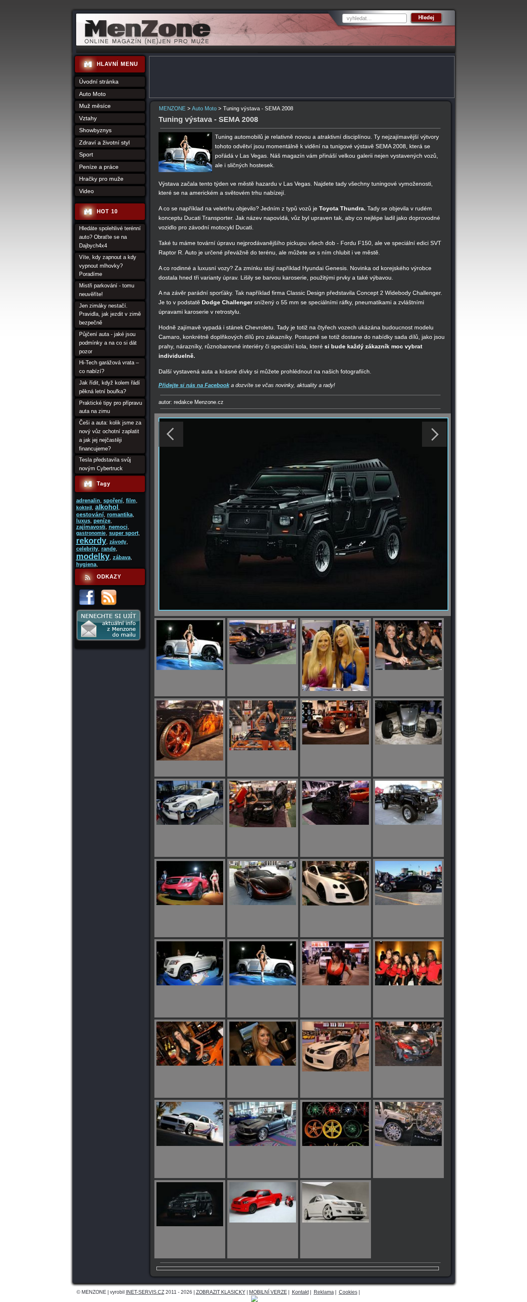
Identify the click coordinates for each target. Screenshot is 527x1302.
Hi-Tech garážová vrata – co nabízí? (109, 366)
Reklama (324, 1292)
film (131, 500)
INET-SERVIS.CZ (145, 1292)
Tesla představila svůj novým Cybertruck (105, 464)
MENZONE (172, 108)
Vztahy (88, 118)
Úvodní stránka (99, 81)
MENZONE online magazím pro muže (144, 43)
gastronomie (91, 533)
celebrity (87, 549)
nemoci (118, 527)
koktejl (84, 508)
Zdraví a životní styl (104, 142)
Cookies (348, 1292)
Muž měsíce (95, 106)
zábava (122, 557)
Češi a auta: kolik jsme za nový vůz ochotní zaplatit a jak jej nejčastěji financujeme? (110, 435)
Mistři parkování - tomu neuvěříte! (106, 289)
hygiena (86, 564)
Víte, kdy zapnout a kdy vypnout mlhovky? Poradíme (107, 266)
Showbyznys (95, 130)
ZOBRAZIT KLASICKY (220, 1292)
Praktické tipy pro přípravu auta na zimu (110, 407)
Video (86, 191)
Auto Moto (204, 108)
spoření (113, 500)
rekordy (91, 540)
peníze (101, 521)
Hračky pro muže (101, 178)
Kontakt (300, 1292)
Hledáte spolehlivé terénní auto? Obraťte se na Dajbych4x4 (110, 237)
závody (118, 542)
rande (108, 549)
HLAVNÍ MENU (117, 64)
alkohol (106, 507)
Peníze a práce (99, 166)
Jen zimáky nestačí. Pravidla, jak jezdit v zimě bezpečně (110, 314)
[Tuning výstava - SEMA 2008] (185, 170)
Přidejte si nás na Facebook (194, 385)
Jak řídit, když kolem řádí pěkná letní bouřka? (109, 387)
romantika (120, 514)
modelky (93, 556)
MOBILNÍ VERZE (268, 1292)
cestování (90, 514)
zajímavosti (90, 527)
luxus (83, 521)
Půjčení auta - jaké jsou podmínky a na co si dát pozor (108, 343)
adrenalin (88, 500)
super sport (123, 533)
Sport (86, 154)
